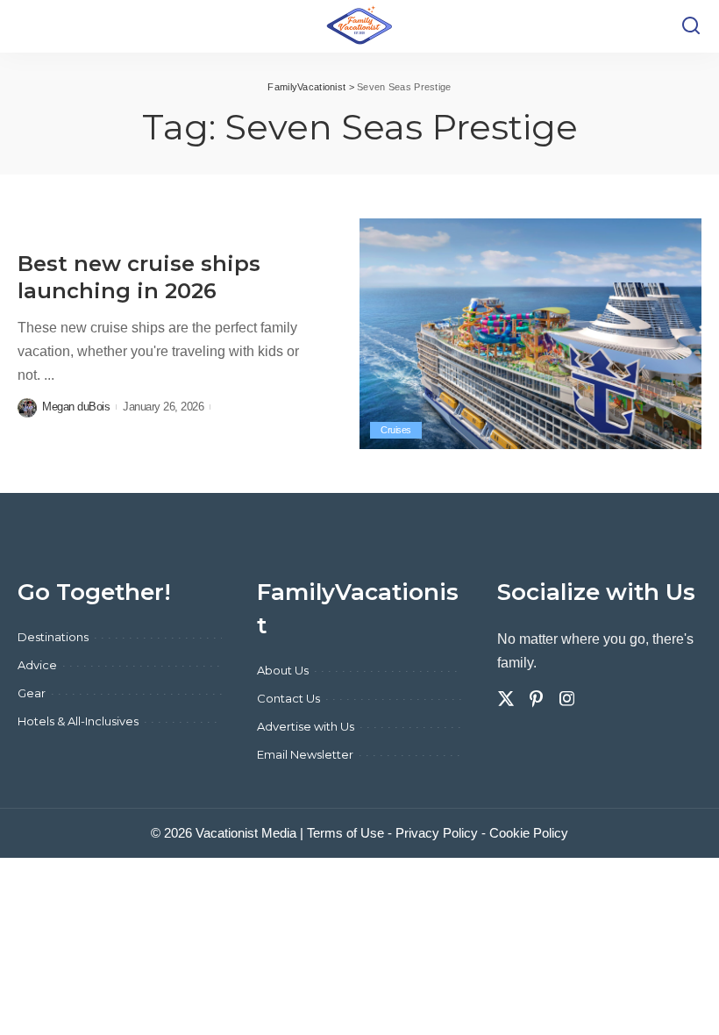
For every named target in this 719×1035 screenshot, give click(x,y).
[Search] (690, 26)
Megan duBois (76, 406)
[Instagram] (567, 699)
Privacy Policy (436, 832)
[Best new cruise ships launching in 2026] (530, 333)
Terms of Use (345, 832)
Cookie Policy (528, 832)
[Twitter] (506, 699)
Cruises (396, 430)
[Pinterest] (536, 699)
